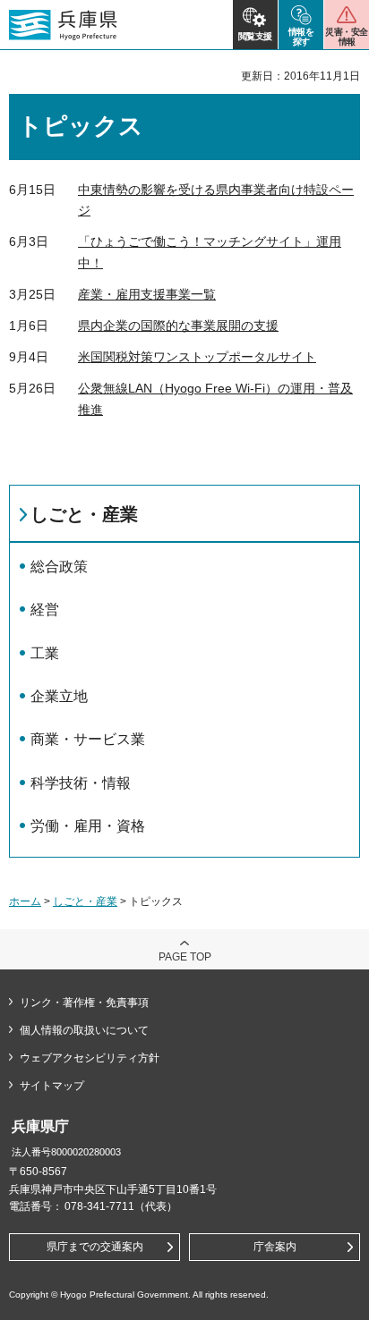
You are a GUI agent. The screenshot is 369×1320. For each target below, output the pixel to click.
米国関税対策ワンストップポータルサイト (197, 357)
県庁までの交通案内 (95, 1246)
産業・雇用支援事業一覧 (147, 294)
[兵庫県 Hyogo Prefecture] (63, 25)
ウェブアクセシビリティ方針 (89, 1058)
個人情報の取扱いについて (84, 1030)
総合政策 (59, 566)
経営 (44, 609)
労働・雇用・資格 (87, 825)
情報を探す (301, 37)
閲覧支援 (255, 36)
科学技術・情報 (80, 783)
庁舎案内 (274, 1246)
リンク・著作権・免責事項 (84, 1002)
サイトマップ (52, 1085)
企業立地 (59, 696)
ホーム (25, 901)
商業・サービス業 (87, 739)
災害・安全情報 (346, 37)
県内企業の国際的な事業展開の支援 (178, 325)
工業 (44, 653)
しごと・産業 (84, 514)
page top (185, 957)
